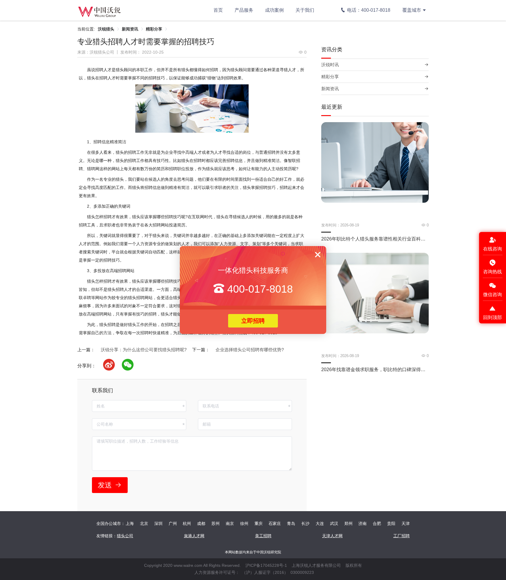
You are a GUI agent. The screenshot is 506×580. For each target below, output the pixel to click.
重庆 (258, 523)
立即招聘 (253, 321)
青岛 (291, 523)
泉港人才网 (194, 535)
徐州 (244, 523)
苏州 (215, 523)
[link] (106, 29)
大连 (320, 523)
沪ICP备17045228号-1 (266, 565)
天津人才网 (332, 535)
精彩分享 (154, 29)
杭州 (187, 523)
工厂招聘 (401, 535)
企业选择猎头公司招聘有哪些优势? (250, 349)
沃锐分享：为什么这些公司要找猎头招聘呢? (144, 349)
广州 (173, 523)
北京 (144, 523)
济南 (362, 523)
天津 (405, 523)
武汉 (334, 523)
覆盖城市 (411, 10)
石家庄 (275, 523)
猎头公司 (125, 535)
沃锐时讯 (330, 64)
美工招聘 (263, 535)
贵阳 (391, 523)
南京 (230, 523)
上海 (130, 523)
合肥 (377, 523)
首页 (218, 10)
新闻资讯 (130, 29)
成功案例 (274, 10)
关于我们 (304, 10)
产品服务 (244, 10)
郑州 (348, 523)
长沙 (305, 523)
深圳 (158, 523)
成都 (201, 523)
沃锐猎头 (106, 29)
